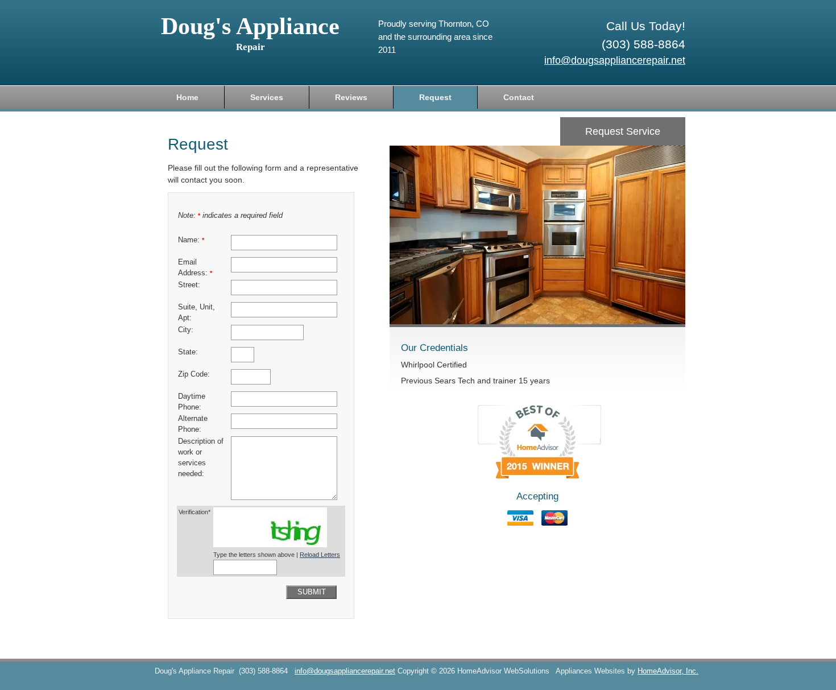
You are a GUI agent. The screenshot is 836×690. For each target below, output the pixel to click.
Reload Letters (320, 554)
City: (185, 330)
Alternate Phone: (193, 424)
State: (188, 352)
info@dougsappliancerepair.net (614, 60)
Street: (189, 285)
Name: (191, 240)
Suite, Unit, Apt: (196, 312)
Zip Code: (194, 374)
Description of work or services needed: (201, 457)
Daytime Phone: (191, 401)
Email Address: (195, 267)
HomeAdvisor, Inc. (668, 671)
